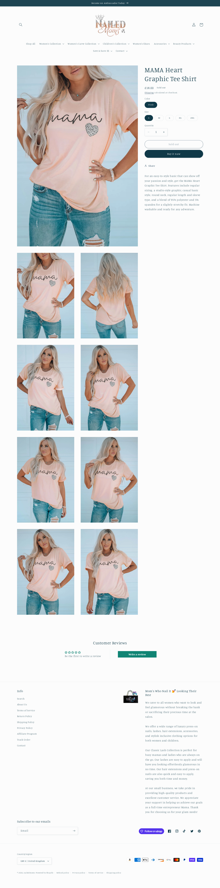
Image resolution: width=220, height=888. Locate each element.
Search (21, 698)
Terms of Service (26, 710)
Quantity (149, 125)
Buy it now (174, 153)
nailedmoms (29, 873)
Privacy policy (78, 873)
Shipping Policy (25, 722)
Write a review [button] (137, 654)
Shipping (149, 92)
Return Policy (24, 716)
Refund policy (63, 873)
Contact (21, 745)
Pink (152, 105)
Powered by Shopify (44, 873)
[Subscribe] (74, 831)
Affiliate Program (27, 733)
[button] (20, 24)
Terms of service (95, 873)
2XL (194, 118)
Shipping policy (113, 873)
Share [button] (151, 165)
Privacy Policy (25, 728)
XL (182, 118)
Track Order (23, 739)
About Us (22, 704)
